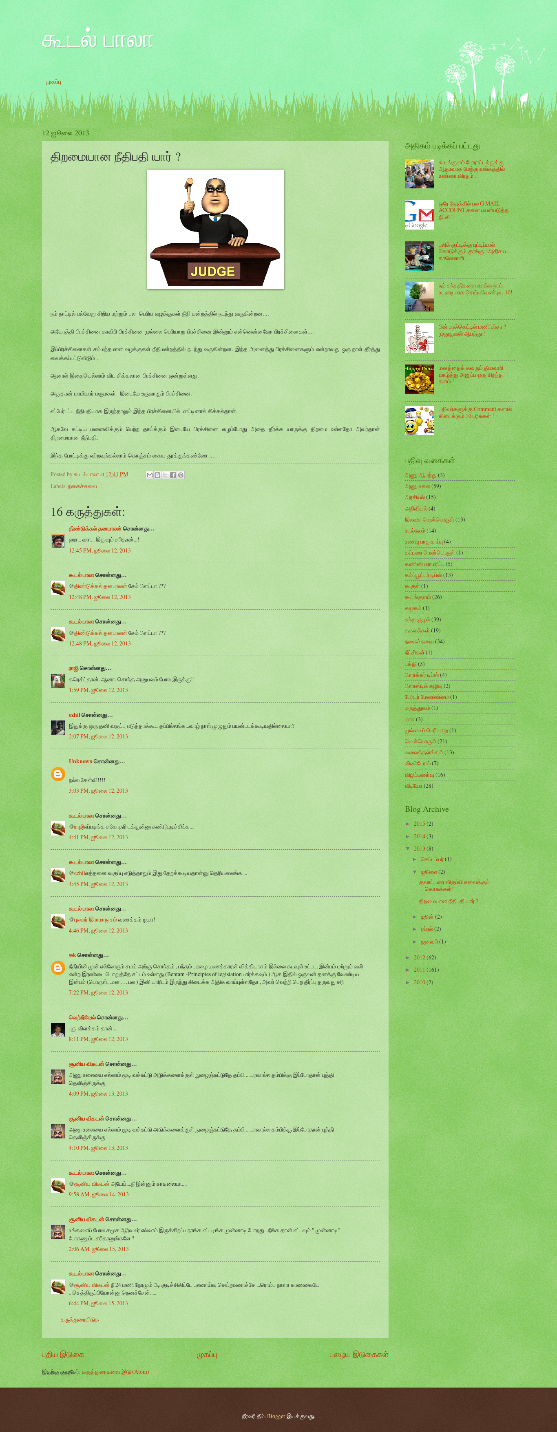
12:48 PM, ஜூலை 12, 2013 (100, 597)
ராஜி (74, 668)
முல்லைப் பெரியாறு (426, 730)
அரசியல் (415, 497)
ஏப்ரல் (427, 929)
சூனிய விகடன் (86, 1064)
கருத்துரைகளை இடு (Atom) (115, 1371)
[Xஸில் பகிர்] (165, 475)
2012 (420, 957)
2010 (420, 982)
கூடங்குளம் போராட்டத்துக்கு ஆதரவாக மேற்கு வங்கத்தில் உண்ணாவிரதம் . (472, 168)
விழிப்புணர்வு (419, 774)
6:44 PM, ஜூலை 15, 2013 (98, 1303)
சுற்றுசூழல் (417, 619)
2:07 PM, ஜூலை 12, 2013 (98, 736)
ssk (72, 955)
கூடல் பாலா (98, 37)
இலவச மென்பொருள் (429, 519)
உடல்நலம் (415, 530)
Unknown (81, 761)
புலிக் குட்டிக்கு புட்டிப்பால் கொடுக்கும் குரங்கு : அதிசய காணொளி (472, 251)
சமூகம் (413, 608)
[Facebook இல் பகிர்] (173, 475)
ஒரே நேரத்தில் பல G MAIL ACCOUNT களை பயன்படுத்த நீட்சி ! (474, 210)
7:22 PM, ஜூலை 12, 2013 (98, 992)
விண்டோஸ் (418, 763)
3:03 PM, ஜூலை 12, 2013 (98, 790)
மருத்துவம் (417, 708)
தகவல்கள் (417, 630)
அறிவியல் (416, 508)
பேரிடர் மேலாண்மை (427, 697)
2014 (420, 836)
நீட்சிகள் (414, 652)
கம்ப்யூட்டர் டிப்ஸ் (423, 575)
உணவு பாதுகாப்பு (424, 541)
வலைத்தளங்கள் (424, 752)
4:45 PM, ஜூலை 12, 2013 (98, 884)
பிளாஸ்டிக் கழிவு (423, 685)
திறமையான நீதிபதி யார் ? (448, 901)
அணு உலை (417, 486)
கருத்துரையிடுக (80, 1319)
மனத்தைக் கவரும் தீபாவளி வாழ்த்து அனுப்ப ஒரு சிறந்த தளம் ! (471, 374)
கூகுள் (412, 586)
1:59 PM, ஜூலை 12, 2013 (98, 690)
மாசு (410, 719)
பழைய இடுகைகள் (359, 1354)
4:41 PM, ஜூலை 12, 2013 (98, 837)
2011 (420, 969)
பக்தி (411, 663)
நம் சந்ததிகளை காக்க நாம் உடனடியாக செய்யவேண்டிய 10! (476, 288)
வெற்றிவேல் (82, 1017)
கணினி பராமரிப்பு (424, 564)
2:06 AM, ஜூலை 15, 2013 (99, 1249)
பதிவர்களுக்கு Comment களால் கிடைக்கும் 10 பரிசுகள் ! (475, 412)
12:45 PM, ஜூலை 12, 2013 (100, 550)
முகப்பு (53, 81)
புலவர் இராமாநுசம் (95, 919)
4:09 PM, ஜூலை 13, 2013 (98, 1093)
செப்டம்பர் (433, 859)
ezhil (74, 715)
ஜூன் (428, 916)
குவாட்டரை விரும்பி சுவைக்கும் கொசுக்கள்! (454, 885)
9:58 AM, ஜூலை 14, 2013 (99, 1194)
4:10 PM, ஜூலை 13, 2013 (98, 1147)
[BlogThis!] (157, 475)
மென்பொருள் (420, 741)
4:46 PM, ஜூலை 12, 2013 (98, 930)
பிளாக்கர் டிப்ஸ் (422, 674)
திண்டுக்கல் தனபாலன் (95, 528)
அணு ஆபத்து (421, 475)
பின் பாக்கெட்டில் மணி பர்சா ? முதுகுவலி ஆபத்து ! (472, 330)
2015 (420, 823)
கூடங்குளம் (418, 597)
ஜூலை (429, 871)
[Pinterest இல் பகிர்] (181, 475)
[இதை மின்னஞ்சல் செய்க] (150, 475)
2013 (420, 848)
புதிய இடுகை (63, 1354)
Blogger (276, 1416)
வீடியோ (413, 785)
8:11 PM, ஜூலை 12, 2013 (98, 1039)
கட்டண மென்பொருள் (430, 552)
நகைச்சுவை (82, 486)
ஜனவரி (430, 941)
